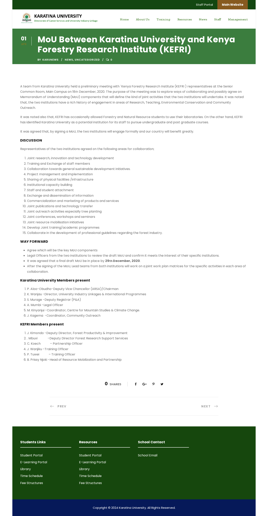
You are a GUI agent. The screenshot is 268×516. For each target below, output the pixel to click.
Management (238, 19)
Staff (217, 19)
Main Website (232, 5)
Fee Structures (31, 483)
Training (163, 19)
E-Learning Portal (33, 462)
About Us (142, 19)
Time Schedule (31, 476)
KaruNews (50, 60)
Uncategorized (87, 60)
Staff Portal (204, 5)
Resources (184, 19)
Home (124, 19)
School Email (147, 455)
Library (25, 469)
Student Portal (31, 455)
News (203, 19)
